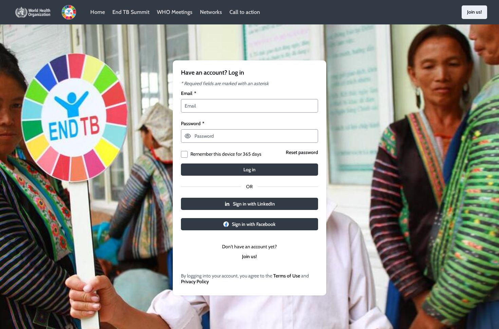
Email (188, 93)
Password (192, 124)
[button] (188, 136)
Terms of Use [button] (286, 276)
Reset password (302, 152)
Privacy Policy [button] (195, 282)
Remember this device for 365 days (225, 154)
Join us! (249, 256)
